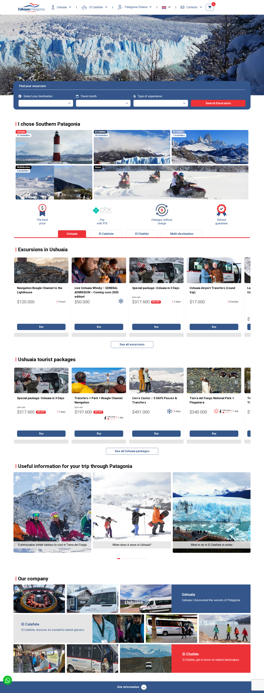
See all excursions (132, 344)
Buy (41, 326)
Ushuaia (62, 7)
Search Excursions (218, 103)
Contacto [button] (192, 7)
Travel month (88, 96)
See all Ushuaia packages (132, 451)
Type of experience (149, 96)
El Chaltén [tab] (142, 233)
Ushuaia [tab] (72, 233)
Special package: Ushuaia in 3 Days (155, 288)
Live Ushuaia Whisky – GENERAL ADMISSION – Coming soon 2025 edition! (97, 292)
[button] (166, 7)
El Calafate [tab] (106, 233)
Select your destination (37, 96)
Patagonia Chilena (136, 7)
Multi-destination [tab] (181, 233)
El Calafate (96, 7)
